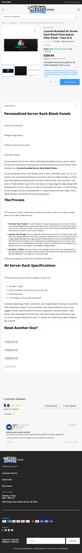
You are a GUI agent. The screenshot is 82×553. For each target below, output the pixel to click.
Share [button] (10, 442)
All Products (13, 23)
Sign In (67, 2)
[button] (3, 9)
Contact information (39, 548)
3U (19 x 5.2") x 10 (11, 358)
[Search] (77, 16)
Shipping (47, 59)
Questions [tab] (8, 414)
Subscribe (72, 541)
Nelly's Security (9, 466)
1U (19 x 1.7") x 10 (11, 342)
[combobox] (41, 16)
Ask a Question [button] (51, 406)
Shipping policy (63, 548)
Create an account (74, 2)
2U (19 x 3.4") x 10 (11, 350)
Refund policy (27, 548)
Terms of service (52, 548)
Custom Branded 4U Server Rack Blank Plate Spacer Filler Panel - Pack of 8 (30, 438)
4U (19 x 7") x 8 (10, 366)
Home (4, 23)
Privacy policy (18, 548)
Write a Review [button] (71, 406)
